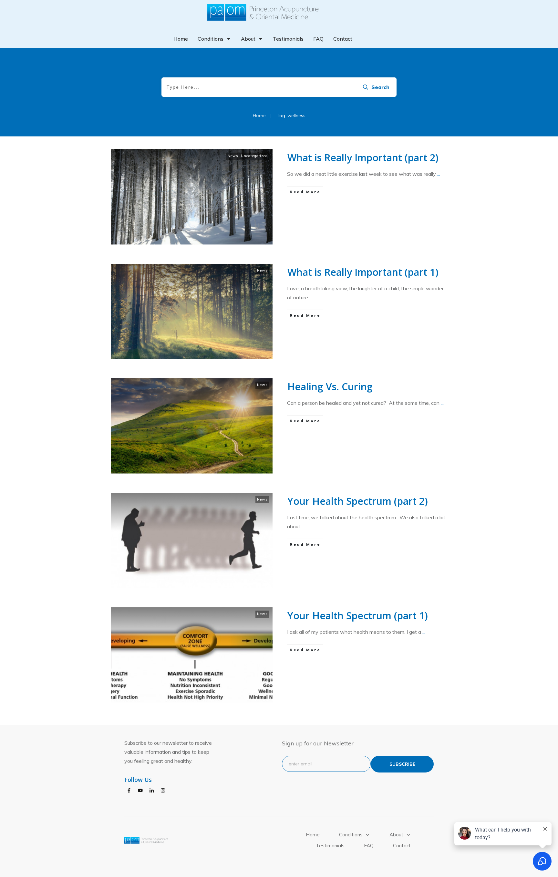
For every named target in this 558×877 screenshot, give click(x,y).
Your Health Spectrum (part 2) (357, 501)
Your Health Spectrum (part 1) (357, 615)
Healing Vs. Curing (330, 386)
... (438, 174)
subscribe (402, 764)
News (233, 156)
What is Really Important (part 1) (363, 272)
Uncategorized (254, 156)
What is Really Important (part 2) (363, 157)
